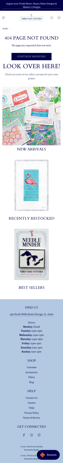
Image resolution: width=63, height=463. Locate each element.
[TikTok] (39, 435)
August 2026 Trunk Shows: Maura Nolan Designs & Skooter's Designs (31, 5)
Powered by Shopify (31, 450)
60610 (50, 314)
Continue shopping (31, 56)
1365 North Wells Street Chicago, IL (28, 314)
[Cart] (59, 17)
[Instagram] (31, 435)
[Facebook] (23, 435)
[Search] (51, 17)
